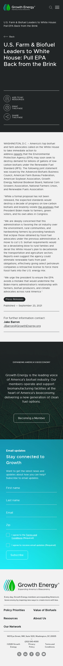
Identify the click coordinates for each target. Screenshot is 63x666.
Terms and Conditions (50, 645)
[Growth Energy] (19, 7)
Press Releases (14, 299)
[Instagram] (37, 654)
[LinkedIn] (25, 654)
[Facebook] (31, 654)
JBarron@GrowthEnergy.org (22, 326)
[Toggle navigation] (57, 7)
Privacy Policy (31, 645)
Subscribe (17, 555)
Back (12, 36)
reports (18, 154)
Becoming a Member (31, 418)
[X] (19, 654)
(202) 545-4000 (32, 641)
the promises (46, 207)
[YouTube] (44, 654)
